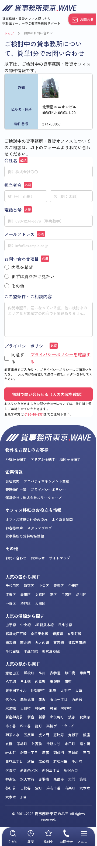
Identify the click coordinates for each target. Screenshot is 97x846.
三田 (86, 752)
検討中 (48, 841)
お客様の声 (14, 527)
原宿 (45, 752)
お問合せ (87, 19)
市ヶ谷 (10, 725)
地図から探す (70, 459)
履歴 (30, 841)
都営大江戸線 (15, 633)
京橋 (8, 743)
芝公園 (44, 761)
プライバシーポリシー (30, 346)
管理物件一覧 (15, 489)
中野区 (10, 603)
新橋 (42, 716)
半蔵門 (84, 672)
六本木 (84, 788)
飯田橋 (70, 672)
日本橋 (25, 681)
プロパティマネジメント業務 (46, 481)
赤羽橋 (44, 779)
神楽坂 (10, 779)
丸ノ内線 (42, 642)
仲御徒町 (38, 690)
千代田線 (12, 651)
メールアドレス (24, 234)
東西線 (58, 642)
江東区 (10, 594)
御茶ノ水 (12, 734)
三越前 (73, 752)
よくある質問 (62, 519)
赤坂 (42, 699)
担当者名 (17, 185)
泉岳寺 (58, 779)
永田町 (70, 743)
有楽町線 (74, 633)
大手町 (65, 690)
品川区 (81, 594)
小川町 (77, 761)
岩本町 (10, 752)
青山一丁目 (58, 699)
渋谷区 (25, 603)
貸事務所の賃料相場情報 (24, 536)
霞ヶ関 (84, 743)
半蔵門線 (31, 651)
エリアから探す (43, 459)
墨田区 (25, 594)
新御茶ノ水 (29, 770)
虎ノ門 (44, 734)
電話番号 (17, 209)
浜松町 (29, 672)
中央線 (25, 624)
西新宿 (77, 699)
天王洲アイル (15, 690)
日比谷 (25, 788)
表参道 (55, 672)
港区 (53, 594)
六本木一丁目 (15, 796)
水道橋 (10, 708)
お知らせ (38, 557)
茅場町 (22, 743)
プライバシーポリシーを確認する (60, 358)
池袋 (52, 690)
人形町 (25, 708)
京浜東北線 (39, 633)
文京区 (40, 594)
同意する (51, 358)
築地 (82, 779)
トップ (9, 33)
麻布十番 (53, 788)
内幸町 (40, 681)
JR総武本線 (44, 624)
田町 (68, 681)
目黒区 (66, 594)
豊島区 (58, 585)
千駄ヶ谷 (53, 743)
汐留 (30, 761)
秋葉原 (84, 716)
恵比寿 (58, 734)
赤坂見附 (27, 699)
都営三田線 (77, 642)
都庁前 (10, 788)
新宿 (30, 716)
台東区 (73, 585)
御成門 (58, 752)
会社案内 (12, 481)
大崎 (78, 690)
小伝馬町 (57, 716)
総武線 (10, 642)
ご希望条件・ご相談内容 (28, 296)
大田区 (40, 603)
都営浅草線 (51, 651)
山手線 (10, 624)
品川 (42, 672)
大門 (71, 779)
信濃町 (10, 770)
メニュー (84, 841)
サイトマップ (59, 557)
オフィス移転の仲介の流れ (26, 519)
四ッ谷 (25, 725)
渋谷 (71, 716)
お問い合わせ (15, 557)
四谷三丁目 (14, 761)
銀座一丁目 (29, 752)
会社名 (15, 160)
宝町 (38, 788)
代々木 (10, 699)
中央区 (44, 585)
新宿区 (29, 585)
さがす (13, 841)
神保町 (40, 708)
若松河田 (60, 761)
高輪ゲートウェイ (60, 725)
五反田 (29, 734)
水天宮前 (27, 779)
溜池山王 (12, 672)
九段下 (73, 734)
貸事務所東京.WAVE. (51, 813)
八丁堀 (10, 681)
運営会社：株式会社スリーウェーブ (33, 497)
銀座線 (58, 633)
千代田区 (12, 585)
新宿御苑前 (14, 716)
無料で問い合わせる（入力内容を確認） (48, 394)
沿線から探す (15, 459)
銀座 (86, 734)
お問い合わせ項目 (26, 259)
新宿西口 (71, 770)
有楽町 (70, 788)
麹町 (38, 725)
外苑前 (37, 743)
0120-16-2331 (34, 414)
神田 (53, 708)
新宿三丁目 (51, 770)
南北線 (25, 642)
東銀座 (55, 681)
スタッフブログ (39, 527)
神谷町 (66, 708)
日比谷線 (65, 624)
